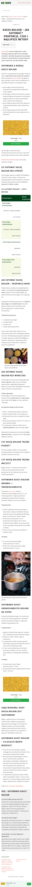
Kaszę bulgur (5, 51)
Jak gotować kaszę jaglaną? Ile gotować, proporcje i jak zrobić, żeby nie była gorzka (7, 862)
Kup (29, 884)
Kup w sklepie (16, 143)
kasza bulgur (17, 78)
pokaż (12, 44)
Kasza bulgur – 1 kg (16, 138)
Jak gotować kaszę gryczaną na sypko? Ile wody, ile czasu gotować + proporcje (8, 869)
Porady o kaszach (17, 16)
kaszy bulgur (11, 491)
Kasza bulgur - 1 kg (10, 883)
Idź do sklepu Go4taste (24, 3)
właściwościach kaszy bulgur (11, 160)
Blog (10, 16)
